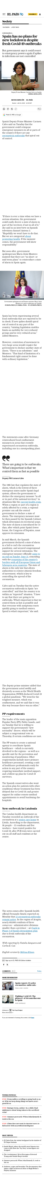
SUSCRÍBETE (32, 14)
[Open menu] (4, 14)
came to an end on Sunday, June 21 (21, 555)
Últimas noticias (9, 1095)
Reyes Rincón (17, 100)
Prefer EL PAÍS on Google (13, 115)
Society (7, 21)
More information (7, 1012)
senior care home (27, 819)
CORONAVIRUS (7, 33)
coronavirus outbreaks (13, 135)
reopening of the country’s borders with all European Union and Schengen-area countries (21, 562)
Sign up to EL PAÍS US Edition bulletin (18, 960)
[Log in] (40, 14)
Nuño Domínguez (20, 1003)
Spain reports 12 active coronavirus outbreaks (25, 984)
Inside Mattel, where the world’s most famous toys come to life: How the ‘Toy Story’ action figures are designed (21, 1148)
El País (29, 100)
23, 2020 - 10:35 (24, 103)
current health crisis (31, 502)
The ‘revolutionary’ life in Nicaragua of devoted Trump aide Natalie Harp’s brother (20, 1155)
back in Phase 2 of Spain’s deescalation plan (21, 929)
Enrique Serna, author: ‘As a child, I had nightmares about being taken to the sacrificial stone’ (20, 1110)
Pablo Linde (19, 988)
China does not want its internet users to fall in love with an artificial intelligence (20, 1125)
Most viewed (7, 1135)
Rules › (39, 971)
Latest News (15, 27)
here (32, 1017)
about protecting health (16, 237)
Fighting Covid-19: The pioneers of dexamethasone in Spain (28, 998)
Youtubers (6, 27)
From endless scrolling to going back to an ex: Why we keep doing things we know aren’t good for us (21, 1101)
